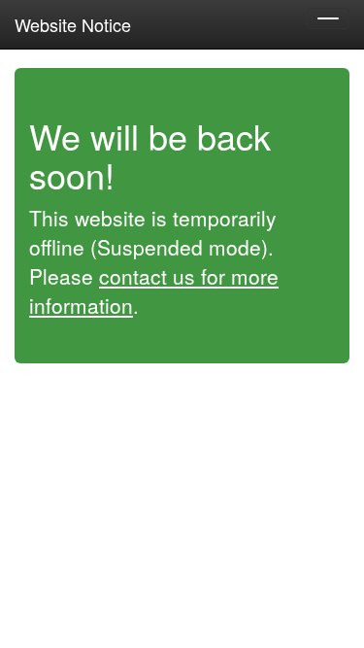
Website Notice (73, 24)
